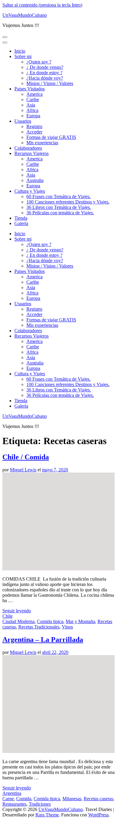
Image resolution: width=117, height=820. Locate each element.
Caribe (32, 99)
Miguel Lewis (23, 469)
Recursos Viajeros (31, 153)
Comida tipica (50, 621)
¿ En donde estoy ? (44, 72)
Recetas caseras (98, 798)
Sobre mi (23, 56)
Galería (21, 223)
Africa (32, 110)
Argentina (11, 793)
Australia (35, 180)
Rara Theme (47, 814)
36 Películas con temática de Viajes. (60, 212)
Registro (34, 126)
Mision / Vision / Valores (49, 83)
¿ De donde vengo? (44, 67)
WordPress (98, 814)
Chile (7, 616)
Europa (33, 115)
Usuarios (22, 121)
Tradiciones (40, 804)
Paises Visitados (29, 88)
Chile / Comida (25, 457)
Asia (30, 104)
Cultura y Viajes (29, 191)
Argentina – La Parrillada (42, 639)
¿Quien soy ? (38, 61)
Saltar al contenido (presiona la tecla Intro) (42, 4)
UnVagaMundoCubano (24, 15)
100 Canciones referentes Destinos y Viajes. (68, 201)
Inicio (19, 51)
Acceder (34, 131)
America (34, 94)
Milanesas (71, 798)
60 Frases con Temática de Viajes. (58, 196)
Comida (23, 798)
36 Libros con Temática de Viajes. (58, 207)
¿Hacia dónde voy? (44, 78)
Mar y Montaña (80, 621)
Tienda (20, 218)
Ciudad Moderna (18, 621)
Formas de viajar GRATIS (51, 137)
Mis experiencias (42, 142)
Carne (8, 798)
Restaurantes (14, 804)
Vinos (67, 626)
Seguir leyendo (16, 610)
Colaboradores (28, 148)
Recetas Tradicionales (38, 626)
